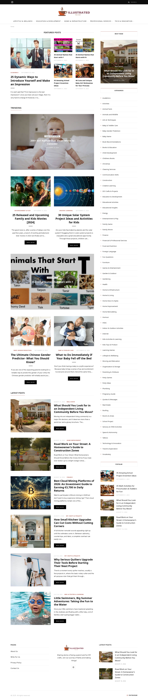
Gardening (106, 279)
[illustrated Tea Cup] (74, 11)
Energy (105, 213)
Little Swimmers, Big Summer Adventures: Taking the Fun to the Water (73, 601)
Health (104, 284)
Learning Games (108, 350)
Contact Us (15, 668)
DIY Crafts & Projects (74, 516)
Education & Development (48, 21)
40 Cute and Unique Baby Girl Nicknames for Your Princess (84, 83)
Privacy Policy (16, 663)
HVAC (104, 323)
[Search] (129, 2)
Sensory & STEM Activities (112, 427)
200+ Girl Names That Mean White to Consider (52, 142)
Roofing (105, 410)
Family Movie (107, 229)
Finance (70, 477)
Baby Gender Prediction (22, 350)
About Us (14, 651)
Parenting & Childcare (110, 372)
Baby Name (106, 136)
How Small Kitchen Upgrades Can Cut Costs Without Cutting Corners (73, 523)
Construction (107, 180)
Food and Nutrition (109, 246)
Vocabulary (106, 454)
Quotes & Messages (109, 399)
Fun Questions (107, 257)
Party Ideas (106, 383)
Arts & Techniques (109, 120)
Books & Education (109, 147)
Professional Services (100, 21)
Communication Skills (110, 175)
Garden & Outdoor (109, 273)
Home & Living (108, 295)
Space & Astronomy (109, 432)
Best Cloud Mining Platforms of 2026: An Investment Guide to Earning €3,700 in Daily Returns (74, 485)
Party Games (107, 377)
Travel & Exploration (110, 449)
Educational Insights (110, 207)
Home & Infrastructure (75, 21)
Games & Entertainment (111, 268)
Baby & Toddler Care (66, 350)
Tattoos (105, 438)
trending (16, 108)
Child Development (52, 136)
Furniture (105, 262)
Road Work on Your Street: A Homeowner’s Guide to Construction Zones (72, 447)
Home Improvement (74, 440)
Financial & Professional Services (114, 240)
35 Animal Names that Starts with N (85, 56)
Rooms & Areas (108, 416)
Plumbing (106, 388)
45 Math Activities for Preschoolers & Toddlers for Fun (126, 489)
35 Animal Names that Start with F (63, 56)
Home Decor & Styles (110, 301)
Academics (14, 72)
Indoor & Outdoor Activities (112, 328)
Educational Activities (110, 202)
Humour (105, 317)
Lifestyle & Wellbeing (110, 356)
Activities (105, 103)
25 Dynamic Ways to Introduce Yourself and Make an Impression (30, 80)
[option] (119, 61)
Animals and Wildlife (110, 114)
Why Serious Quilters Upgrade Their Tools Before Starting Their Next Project (73, 563)
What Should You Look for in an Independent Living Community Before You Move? (73, 409)
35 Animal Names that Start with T (52, 281)
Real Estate (71, 402)
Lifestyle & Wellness (23, 21)
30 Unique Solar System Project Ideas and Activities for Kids (74, 218)
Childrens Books (108, 158)
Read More (31, 242)
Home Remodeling (109, 312)
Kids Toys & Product (109, 345)
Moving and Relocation (111, 361)
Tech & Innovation (123, 21)
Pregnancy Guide (108, 394)
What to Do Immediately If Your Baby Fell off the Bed (74, 356)
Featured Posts (52, 32)
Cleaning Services (108, 169)
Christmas (106, 164)
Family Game (107, 224)
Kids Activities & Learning (74, 594)
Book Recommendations (111, 142)
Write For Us (15, 657)
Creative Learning (66, 210)
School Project (107, 421)
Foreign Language (109, 251)
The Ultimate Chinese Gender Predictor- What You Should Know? (31, 358)
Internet (105, 334)
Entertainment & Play (23, 210)
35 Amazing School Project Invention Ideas (61, 83)
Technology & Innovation (111, 443)
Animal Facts (52, 277)
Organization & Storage (111, 366)
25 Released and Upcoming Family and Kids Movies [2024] (30, 218)
